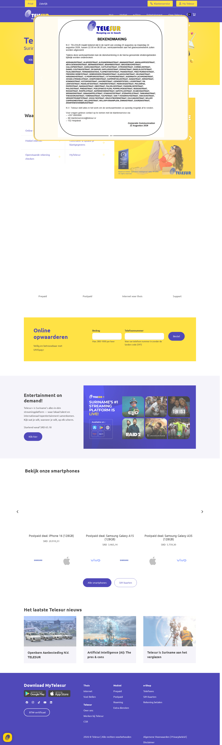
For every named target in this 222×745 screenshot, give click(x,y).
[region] (111, 78)
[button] (41, 78)
